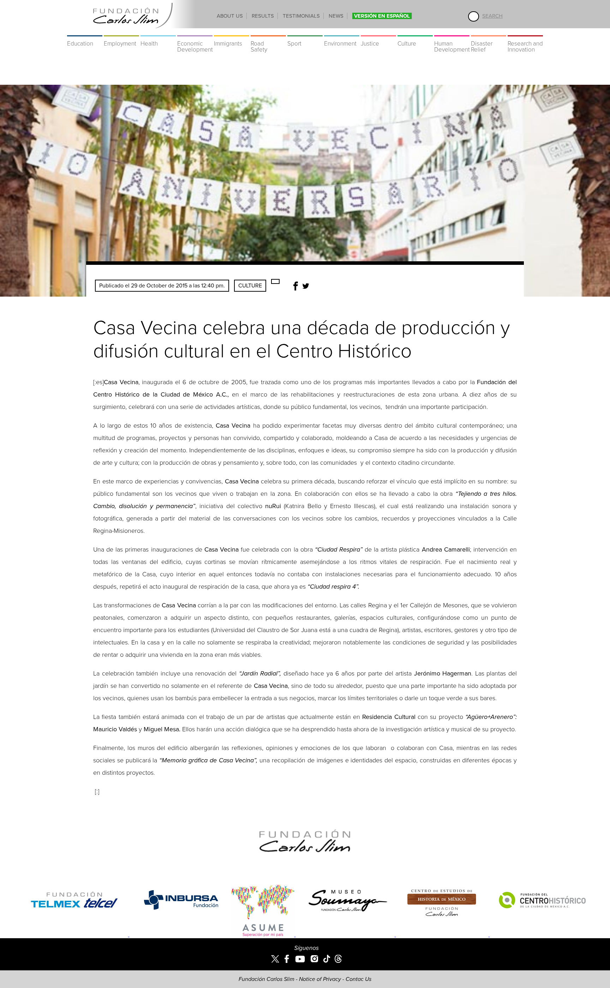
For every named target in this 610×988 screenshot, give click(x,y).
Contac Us (358, 979)
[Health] (158, 31)
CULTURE (250, 285)
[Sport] (305, 31)
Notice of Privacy (320, 979)
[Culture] (415, 31)
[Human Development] (452, 31)
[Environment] (341, 31)
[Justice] (378, 31)
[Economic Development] (195, 31)
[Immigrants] (231, 31)
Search (492, 16)
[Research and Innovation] (525, 31)
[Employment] (121, 31)
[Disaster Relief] (488, 31)
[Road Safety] (268, 31)
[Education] (84, 31)
